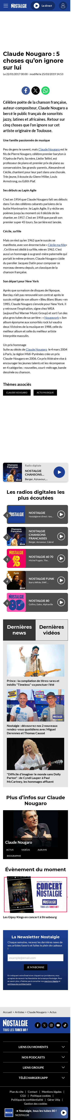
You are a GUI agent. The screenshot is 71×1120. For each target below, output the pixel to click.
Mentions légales (52, 1091)
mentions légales (51, 981)
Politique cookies (40, 1095)
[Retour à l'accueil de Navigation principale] (19, 5)
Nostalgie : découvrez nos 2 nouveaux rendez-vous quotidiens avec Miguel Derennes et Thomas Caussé (32, 729)
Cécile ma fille (57, 245)
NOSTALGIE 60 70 (41, 556)
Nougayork (51, 317)
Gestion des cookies (35, 1103)
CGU (23, 1095)
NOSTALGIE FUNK (41, 578)
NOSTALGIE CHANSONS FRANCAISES (34, 472)
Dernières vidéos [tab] (51, 630)
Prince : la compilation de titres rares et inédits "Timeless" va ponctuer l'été (33, 682)
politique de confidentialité (19, 984)
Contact (32, 1091)
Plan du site (16, 1091)
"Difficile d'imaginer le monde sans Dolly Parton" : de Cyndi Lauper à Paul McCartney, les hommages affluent (34, 777)
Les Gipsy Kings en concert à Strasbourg (30, 917)
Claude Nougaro (49, 149)
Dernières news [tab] (19, 630)
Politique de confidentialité (27, 1099)
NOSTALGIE (37, 512)
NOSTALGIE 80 (39, 600)
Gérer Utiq (54, 1099)
